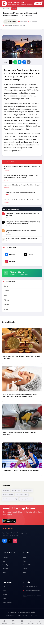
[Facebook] (4, 541)
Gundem (6, 286)
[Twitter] (10, 541)
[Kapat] (42, 2)
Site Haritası (34, 616)
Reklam (4, 595)
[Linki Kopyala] (28, 62)
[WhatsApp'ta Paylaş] (15, 62)
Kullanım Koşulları (23, 616)
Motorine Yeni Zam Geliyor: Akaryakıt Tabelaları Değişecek (22, 185)
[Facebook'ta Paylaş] (24, 62)
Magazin (6, 305)
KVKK (4, 598)
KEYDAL (33, 595)
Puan (24, 572)
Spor (5, 295)
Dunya (6, 309)
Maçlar (25, 569)
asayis (14, 8)
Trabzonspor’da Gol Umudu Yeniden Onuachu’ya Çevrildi (21, 200)
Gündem (5, 557)
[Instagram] (15, 541)
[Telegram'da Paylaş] (19, 62)
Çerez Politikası (7, 602)
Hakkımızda (6, 587)
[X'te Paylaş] (10, 62)
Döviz (24, 557)
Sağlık (4, 572)
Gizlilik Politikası (10, 616)
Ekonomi (6, 291)
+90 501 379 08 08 (32, 587)
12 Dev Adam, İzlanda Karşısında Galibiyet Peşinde (19, 192)
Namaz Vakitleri (28, 565)
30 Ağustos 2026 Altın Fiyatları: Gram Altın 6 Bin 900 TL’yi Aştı (22, 167)
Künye (4, 591)
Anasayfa (6, 8)
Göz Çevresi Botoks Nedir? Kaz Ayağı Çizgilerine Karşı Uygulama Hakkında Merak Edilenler (21, 177)
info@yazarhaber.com (33, 590)
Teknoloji (6, 300)
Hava (24, 561)
